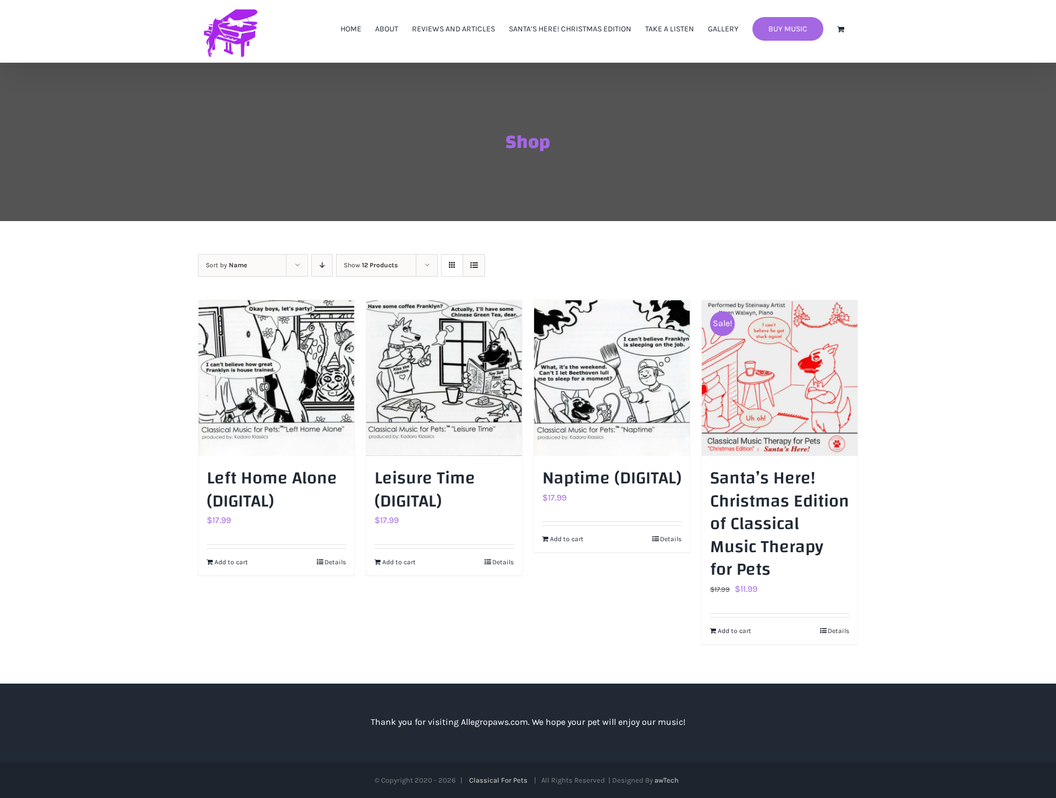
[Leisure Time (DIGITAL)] (444, 378)
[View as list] (474, 265)
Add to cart (231, 562)
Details (335, 562)
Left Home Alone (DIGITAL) (272, 490)
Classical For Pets (500, 780)
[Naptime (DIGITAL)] (612, 378)
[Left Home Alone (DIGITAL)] (276, 378)
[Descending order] (322, 265)
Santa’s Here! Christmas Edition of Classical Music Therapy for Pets (779, 524)
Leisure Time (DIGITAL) (425, 490)
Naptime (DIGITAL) (611, 478)
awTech (668, 780)
